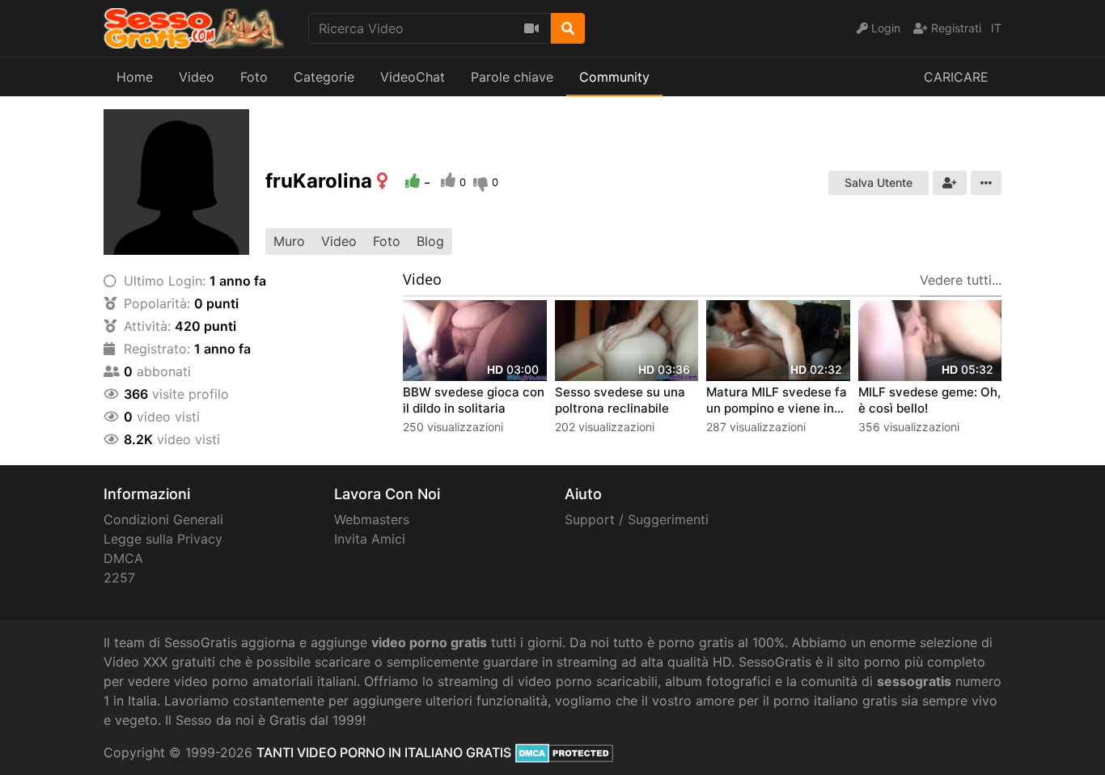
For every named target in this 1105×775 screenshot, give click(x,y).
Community (614, 77)
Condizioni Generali (163, 519)
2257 (119, 578)
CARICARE (956, 77)
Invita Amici (369, 539)
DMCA (123, 558)
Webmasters (371, 519)
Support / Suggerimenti (637, 519)
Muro (289, 241)
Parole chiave (512, 77)
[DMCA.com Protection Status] (564, 752)
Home (134, 77)
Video (196, 77)
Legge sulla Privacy (163, 539)
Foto (254, 77)
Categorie (324, 77)
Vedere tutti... (960, 280)
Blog (430, 241)
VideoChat (412, 77)
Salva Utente (878, 182)
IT (996, 28)
